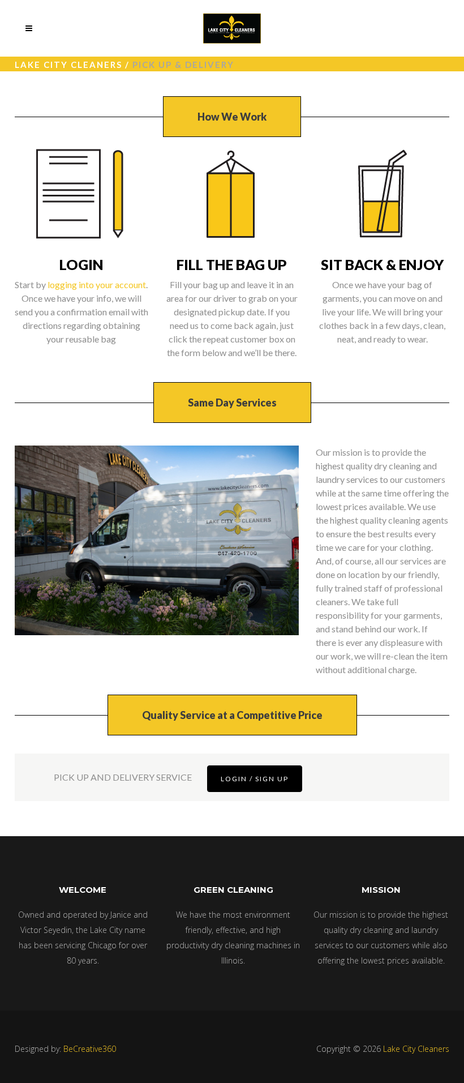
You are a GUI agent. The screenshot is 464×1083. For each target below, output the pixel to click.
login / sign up (255, 778)
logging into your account (97, 284)
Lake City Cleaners (68, 64)
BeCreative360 (89, 1048)
